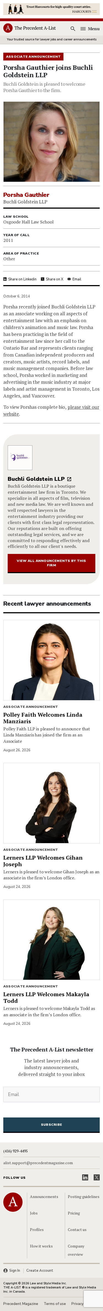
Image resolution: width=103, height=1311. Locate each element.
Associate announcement (30, 707)
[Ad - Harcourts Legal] (51, 9)
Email (77, 279)
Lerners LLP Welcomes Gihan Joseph (43, 861)
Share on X (54, 279)
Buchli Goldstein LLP (36, 479)
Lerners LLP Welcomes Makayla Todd (46, 997)
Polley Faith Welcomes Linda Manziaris (42, 718)
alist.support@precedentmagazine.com (38, 1162)
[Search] (73, 28)
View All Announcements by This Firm (51, 563)
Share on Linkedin (22, 279)
